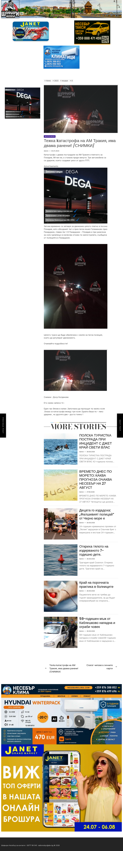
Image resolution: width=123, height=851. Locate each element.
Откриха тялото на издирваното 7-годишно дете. (93, 550)
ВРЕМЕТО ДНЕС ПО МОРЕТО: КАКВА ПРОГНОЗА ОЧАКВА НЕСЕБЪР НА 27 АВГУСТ (95, 479)
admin (46, 151)
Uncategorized (49, 136)
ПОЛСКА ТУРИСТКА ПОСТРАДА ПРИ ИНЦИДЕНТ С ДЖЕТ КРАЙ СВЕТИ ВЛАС (95, 441)
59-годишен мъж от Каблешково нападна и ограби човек (97, 622)
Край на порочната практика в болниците (96, 584)
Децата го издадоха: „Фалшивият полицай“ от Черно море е (96, 514)
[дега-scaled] (75, 169)
